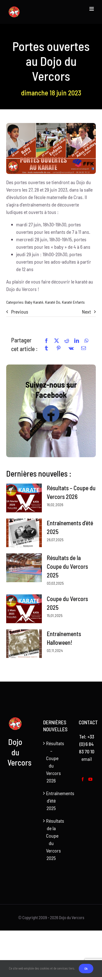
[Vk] (71, 348)
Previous (19, 312)
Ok (86, 969)
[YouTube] (90, 779)
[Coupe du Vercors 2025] (24, 608)
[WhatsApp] (86, 340)
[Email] (83, 348)
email (86, 759)
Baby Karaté (34, 302)
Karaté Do (52, 302)
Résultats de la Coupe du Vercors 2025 (67, 566)
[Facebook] (46, 340)
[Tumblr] (46, 348)
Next (86, 312)
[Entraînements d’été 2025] (24, 533)
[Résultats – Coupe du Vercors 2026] (24, 498)
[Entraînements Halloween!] (24, 643)
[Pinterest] (58, 348)
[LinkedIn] (76, 340)
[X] (56, 340)
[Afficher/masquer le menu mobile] (92, 8)
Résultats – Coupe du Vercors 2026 (51, 761)
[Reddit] (67, 340)
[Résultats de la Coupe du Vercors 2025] (24, 567)
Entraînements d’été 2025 (51, 800)
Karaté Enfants (73, 302)
